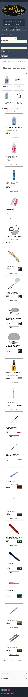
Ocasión (11, 27)
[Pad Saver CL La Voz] (14, 638)
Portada (4, 61)
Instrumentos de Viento (14, 61)
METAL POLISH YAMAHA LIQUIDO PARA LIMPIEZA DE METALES (14, 128)
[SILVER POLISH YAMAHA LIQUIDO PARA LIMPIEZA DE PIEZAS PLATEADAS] (14, 148)
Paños (19, 86)
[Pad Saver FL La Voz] (14, 610)
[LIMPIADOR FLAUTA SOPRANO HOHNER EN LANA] (14, 420)
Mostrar (4, 111)
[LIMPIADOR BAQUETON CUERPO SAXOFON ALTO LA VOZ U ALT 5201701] (14, 529)
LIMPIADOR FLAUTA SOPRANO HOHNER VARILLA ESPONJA (12, 455)
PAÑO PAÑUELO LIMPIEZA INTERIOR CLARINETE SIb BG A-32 (13, 319)
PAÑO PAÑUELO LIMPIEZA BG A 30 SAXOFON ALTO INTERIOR (13, 346)
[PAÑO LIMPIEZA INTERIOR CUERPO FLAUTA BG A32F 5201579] (14, 284)
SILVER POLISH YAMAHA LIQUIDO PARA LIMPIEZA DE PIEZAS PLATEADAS (14, 155)
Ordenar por (4, 108)
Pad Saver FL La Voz (10, 617)
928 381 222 (18, 22)
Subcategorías (5, 73)
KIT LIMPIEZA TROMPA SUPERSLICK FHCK (13, 237)
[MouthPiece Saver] (14, 202)
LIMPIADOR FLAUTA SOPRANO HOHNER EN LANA (12, 428)
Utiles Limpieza (19, 103)
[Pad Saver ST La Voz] (14, 502)
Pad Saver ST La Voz (10, 509)
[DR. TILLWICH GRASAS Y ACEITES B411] (14, 393)
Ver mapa (7, 24)
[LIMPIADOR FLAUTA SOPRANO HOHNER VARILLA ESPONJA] (14, 447)
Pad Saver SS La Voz (10, 590)
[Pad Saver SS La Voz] (14, 583)
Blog (17, 27)
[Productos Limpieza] (7, 95)
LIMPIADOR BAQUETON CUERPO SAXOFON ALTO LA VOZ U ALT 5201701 (14, 537)
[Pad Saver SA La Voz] (14, 474)
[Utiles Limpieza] (19, 95)
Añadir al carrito (14, 164)
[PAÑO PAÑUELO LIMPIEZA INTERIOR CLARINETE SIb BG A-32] (14, 311)
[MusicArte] (14, 10)
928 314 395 (7, 22)
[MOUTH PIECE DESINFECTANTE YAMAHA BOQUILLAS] (14, 175)
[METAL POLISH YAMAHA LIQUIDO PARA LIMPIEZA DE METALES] (14, 120)
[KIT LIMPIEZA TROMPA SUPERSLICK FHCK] (14, 229)
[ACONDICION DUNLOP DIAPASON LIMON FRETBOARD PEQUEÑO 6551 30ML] (14, 365)
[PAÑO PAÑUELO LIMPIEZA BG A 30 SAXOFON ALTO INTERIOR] (14, 338)
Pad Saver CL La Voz (10, 645)
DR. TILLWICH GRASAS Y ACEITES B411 (14, 400)
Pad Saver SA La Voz (10, 481)
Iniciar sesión (17, 29)
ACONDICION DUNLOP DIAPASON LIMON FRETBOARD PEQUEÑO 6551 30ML (13, 373)
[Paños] (19, 80)
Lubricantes (7, 86)
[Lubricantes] (7, 80)
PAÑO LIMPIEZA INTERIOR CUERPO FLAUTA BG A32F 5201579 (13, 292)
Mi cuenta (9, 29)
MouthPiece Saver (10, 209)
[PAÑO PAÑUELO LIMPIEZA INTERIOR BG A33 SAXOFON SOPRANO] (14, 257)
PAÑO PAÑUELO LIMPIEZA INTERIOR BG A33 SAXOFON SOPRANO (13, 264)
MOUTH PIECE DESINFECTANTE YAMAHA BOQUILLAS (12, 183)
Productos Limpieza (7, 103)
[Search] (2, 50)
